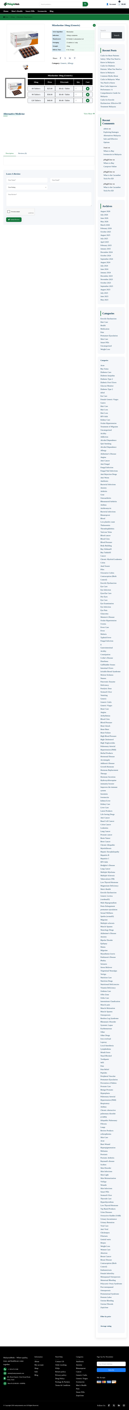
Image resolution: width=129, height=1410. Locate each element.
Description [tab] (10, 153)
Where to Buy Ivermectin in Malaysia (112, 152)
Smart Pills (30, 11)
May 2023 (104, 300)
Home (5, 11)
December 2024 (106, 252)
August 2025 (105, 235)
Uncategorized (106, 346)
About (36, 1361)
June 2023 (104, 296)
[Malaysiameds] (11, 4)
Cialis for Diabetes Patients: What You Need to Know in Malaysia (111, 69)
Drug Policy (59, 1378)
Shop (36, 1368)
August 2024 (105, 262)
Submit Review (15, 219)
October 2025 (105, 232)
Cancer (78, 1372)
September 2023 (106, 286)
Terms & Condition (62, 1385)
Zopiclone (80, 1395)
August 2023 (105, 289)
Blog (51, 11)
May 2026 (104, 221)
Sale (36, 1372)
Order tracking (60, 1365)
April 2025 (104, 242)
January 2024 (105, 272)
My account (39, 1365)
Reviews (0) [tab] (22, 153)
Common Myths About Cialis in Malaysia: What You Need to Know (110, 79)
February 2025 (106, 245)
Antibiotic (80, 1361)
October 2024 (105, 255)
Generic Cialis (81, 1375)
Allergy (13, 17)
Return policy (60, 1372)
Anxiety (79, 1365)
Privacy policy (60, 1375)
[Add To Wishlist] (94, 25)
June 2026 (104, 218)
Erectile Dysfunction (108, 319)
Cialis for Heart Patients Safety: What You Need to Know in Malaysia (110, 59)
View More (88, 114)
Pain (102, 332)
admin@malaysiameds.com (16, 1373)
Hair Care (104, 322)
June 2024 (104, 269)
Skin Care (104, 339)
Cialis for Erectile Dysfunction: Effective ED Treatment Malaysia (110, 103)
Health (103, 325)
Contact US (59, 1361)
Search (103, 30)
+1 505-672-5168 (13, 1369)
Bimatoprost (81, 1368)
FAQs (57, 1368)
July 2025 (104, 238)
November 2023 (106, 279)
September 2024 (106, 259)
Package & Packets (62, 1382)
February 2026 (106, 228)
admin (106, 129)
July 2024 (104, 266)
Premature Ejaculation (109, 336)
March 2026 (105, 225)
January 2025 (105, 249)
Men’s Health (16, 11)
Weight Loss (105, 349)
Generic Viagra (82, 1378)
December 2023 (106, 276)
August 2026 (105, 211)
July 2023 (104, 293)
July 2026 (104, 215)
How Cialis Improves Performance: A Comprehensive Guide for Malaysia (110, 91)
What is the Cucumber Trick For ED (112, 177)
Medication (104, 329)
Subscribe (111, 1370)
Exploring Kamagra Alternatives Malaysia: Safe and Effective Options (112, 137)
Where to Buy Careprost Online (110, 164)
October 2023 (105, 283)
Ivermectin (42, 11)
